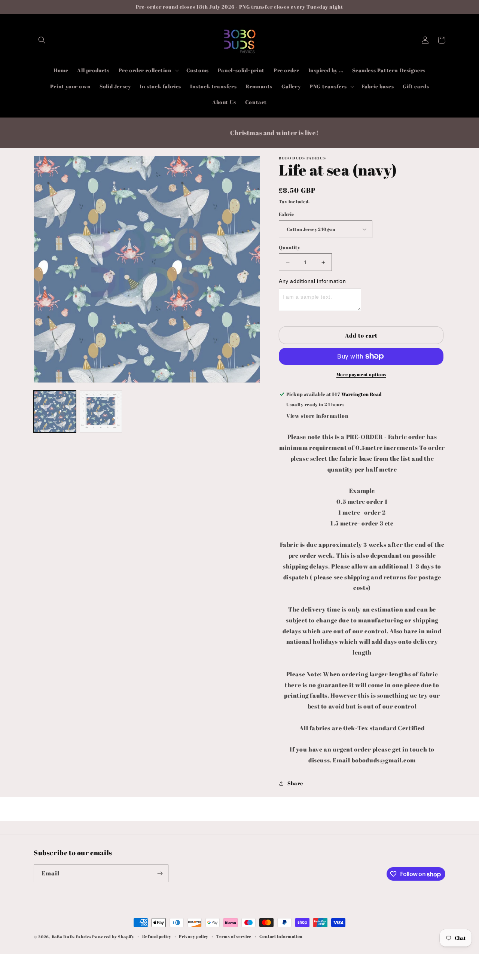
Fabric (286, 214)
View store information (317, 415)
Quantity (289, 247)
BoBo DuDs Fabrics (72, 936)
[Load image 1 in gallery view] (55, 411)
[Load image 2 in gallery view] (101, 411)
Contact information (281, 936)
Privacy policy (193, 936)
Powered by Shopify (113, 936)
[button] (42, 40)
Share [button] (295, 783)
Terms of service (233, 936)
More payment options (361, 374)
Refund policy (156, 936)
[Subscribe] (160, 873)
